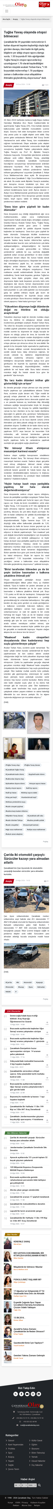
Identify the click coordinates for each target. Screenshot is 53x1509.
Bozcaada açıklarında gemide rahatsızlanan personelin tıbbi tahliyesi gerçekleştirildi (28, 1180)
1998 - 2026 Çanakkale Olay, (19, 1498)
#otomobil (28, 982)
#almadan (41, 987)
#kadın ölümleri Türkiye (14, 820)
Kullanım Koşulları (38, 1503)
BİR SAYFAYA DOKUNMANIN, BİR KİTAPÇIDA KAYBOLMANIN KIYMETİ (30, 1255)
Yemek (35, 1457)
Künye (10, 1503)
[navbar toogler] (6, 11)
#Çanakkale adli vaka (35, 816)
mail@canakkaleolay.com (29, 1425)
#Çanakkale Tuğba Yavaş (15, 770)
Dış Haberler (37, 1465)
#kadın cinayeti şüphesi (14, 806)
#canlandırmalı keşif (28, 797)
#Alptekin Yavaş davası (14, 816)
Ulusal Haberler (38, 1461)
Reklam (16, 1505)
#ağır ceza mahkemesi (14, 830)
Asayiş (15, 19)
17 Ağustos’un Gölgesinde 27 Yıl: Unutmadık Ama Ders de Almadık (29, 1293)
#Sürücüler (10, 987)
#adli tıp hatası (11, 793)
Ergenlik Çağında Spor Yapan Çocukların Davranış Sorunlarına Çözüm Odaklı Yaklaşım (29, 1306)
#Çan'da (9, 982)
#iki (17, 982)
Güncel (11, 1440)
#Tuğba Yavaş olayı (13, 765)
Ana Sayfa (6, 19)
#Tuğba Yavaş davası (32, 765)
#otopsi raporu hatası (37, 783)
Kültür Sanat (37, 1440)
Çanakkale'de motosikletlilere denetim (27, 1204)
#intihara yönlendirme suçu (15, 802)
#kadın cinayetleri (12, 825)
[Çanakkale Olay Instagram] (32, 1394)
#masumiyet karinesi (30, 825)
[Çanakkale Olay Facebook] (21, 1394)
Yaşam (11, 1461)
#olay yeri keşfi (11, 797)
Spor (10, 1453)
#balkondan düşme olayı (15, 779)
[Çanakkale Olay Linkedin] (38, 1394)
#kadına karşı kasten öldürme (17, 811)
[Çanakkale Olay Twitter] (15, 1394)
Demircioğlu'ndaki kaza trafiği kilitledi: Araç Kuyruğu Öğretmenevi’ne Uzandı (24, 1019)
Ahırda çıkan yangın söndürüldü (24, 1190)
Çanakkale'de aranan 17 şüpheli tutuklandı (29, 1197)
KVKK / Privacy (22, 1503)
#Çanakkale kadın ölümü (15, 774)
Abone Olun (27, 1505)
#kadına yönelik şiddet (35, 820)
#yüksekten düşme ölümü (15, 783)
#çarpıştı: (39, 982)
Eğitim (34, 1444)
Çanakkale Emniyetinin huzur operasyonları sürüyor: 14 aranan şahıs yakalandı (25, 1051)
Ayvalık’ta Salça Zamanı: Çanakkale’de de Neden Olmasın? (29, 1331)
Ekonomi (35, 1449)
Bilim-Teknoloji (38, 1453)
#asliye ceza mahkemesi (36, 830)
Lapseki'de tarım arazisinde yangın (26, 1211)
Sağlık (11, 1465)
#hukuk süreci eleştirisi (14, 834)
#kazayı (21, 987)
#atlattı (8, 992)
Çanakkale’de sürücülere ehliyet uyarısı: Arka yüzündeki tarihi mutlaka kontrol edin (27, 1074)
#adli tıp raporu (31, 788)
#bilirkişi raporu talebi (29, 793)
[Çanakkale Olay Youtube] (26, 1394)
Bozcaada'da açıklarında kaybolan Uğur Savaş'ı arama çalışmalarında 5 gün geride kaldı (27, 1087)
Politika (11, 1449)
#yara (31, 987)
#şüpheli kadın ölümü (37, 774)
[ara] (39, 1485)
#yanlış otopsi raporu (13, 788)
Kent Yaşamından (15, 1444)
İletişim (37, 1505)
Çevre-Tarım (13, 1469)
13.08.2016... (19, 1318)
